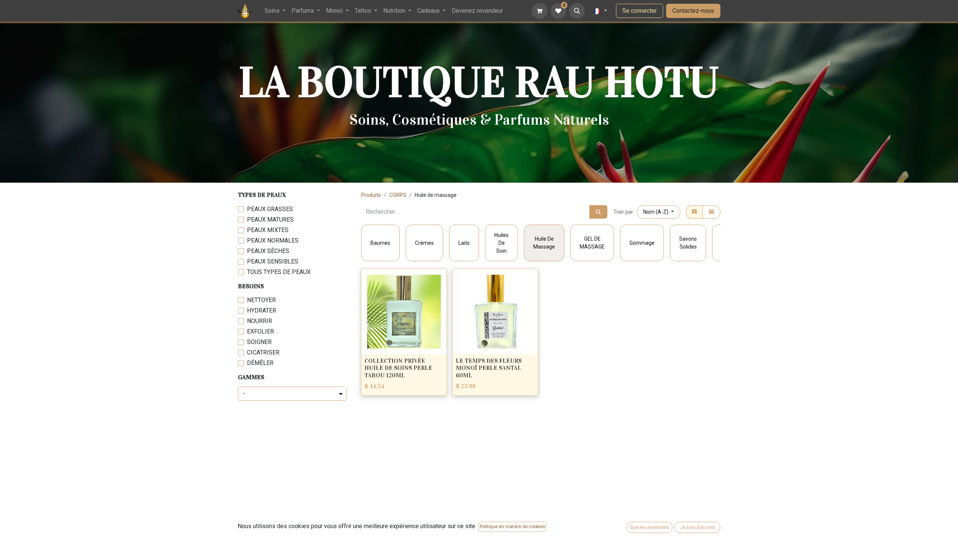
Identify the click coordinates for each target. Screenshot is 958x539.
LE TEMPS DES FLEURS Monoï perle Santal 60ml (489, 367)
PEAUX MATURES (270, 219)
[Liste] (711, 212)
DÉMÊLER (260, 362)
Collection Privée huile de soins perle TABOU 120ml (398, 367)
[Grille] (694, 212)
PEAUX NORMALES (273, 240)
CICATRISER (263, 352)
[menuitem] (275, 10)
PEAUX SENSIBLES (272, 261)
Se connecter (639, 10)
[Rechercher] (598, 212)
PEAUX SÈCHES (268, 251)
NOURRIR (259, 321)
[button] (577, 11)
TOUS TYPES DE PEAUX (279, 271)
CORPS (397, 195)
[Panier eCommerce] (539, 11)
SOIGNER (259, 341)
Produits (371, 195)
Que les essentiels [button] (649, 527)
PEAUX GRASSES (270, 209)
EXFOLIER (260, 331)
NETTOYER (261, 300)
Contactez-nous (693, 10)
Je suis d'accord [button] (697, 527)
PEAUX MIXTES (268, 230)
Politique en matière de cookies (512, 526)
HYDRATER (261, 310)
